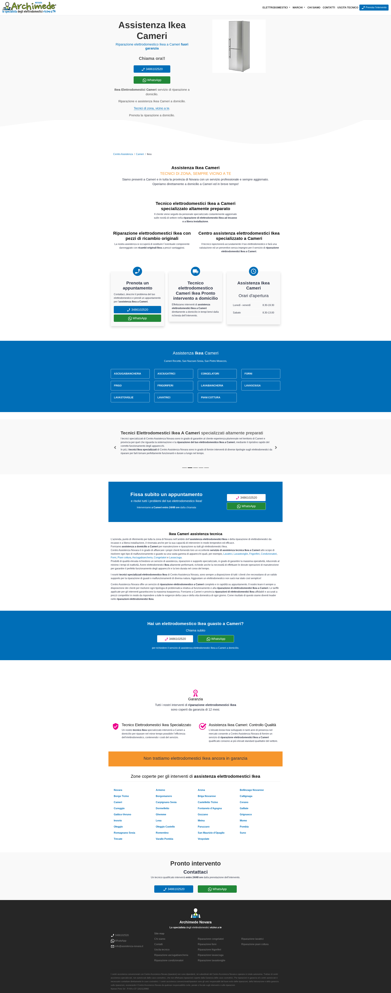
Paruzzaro (204, 826)
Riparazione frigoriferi (209, 949)
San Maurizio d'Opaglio (211, 832)
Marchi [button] (298, 7)
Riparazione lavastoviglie (211, 960)
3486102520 (154, 69)
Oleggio (118, 826)
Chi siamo (313, 7)
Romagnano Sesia (124, 832)
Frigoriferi (254, 554)
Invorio (118, 820)
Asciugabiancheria (142, 557)
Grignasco (246, 814)
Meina (201, 820)
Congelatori (160, 557)
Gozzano (203, 814)
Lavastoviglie (241, 554)
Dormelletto (162, 808)
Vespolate (203, 839)
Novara (118, 790)
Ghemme (161, 814)
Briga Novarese (207, 796)
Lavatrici (227, 554)
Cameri (140, 154)
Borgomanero (164, 796)
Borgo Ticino (121, 796)
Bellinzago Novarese (252, 790)
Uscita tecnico (347, 7)
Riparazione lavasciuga (210, 955)
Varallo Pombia (164, 839)
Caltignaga (246, 796)
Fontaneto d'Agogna (210, 808)
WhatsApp (153, 80)
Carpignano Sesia (166, 802)
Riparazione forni (207, 944)
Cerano (244, 802)
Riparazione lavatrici (252, 939)
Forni (113, 557)
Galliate (244, 808)
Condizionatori (269, 554)
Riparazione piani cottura (255, 944)
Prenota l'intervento (376, 7)
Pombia (244, 826)
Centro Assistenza (123, 154)
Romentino (162, 832)
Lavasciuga (175, 557)
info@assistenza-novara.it (128, 946)
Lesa (158, 820)
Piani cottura (124, 557)
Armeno (160, 790)
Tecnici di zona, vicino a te (151, 108)
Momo (243, 820)
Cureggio (119, 808)
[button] (115, 447)
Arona (201, 790)
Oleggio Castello (165, 826)
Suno (243, 832)
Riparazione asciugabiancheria (171, 955)
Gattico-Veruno (122, 814)
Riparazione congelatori (211, 939)
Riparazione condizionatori (168, 960)
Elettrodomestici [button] (275, 7)
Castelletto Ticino (208, 802)
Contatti (329, 7)
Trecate (118, 839)
